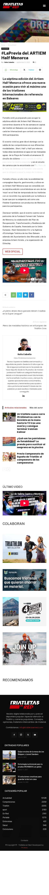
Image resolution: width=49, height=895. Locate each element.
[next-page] (8, 469)
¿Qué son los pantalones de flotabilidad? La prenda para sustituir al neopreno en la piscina (31, 443)
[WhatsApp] (13, 295)
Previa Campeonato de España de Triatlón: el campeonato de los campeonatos (30, 458)
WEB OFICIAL (12, 251)
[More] (40, 69)
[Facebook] (31, 295)
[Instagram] (21, 735)
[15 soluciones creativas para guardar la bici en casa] (9, 779)
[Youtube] (35, 735)
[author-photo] (24, 351)
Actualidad (12, 45)
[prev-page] (4, 469)
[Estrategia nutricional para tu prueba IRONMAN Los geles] (9, 767)
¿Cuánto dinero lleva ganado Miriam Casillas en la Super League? (24, 312)
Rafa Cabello (9, 62)
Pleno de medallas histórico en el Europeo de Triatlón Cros (24, 327)
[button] (44, 5)
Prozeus (24, 847)
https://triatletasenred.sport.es (24, 358)
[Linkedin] (24, 396)
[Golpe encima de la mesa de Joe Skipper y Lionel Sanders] (9, 754)
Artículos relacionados (16, 408)
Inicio (3, 45)
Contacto (24, 840)
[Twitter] (19, 295)
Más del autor (36, 408)
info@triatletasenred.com (31, 727)
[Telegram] (25, 295)
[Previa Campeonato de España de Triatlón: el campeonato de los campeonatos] (9, 456)
